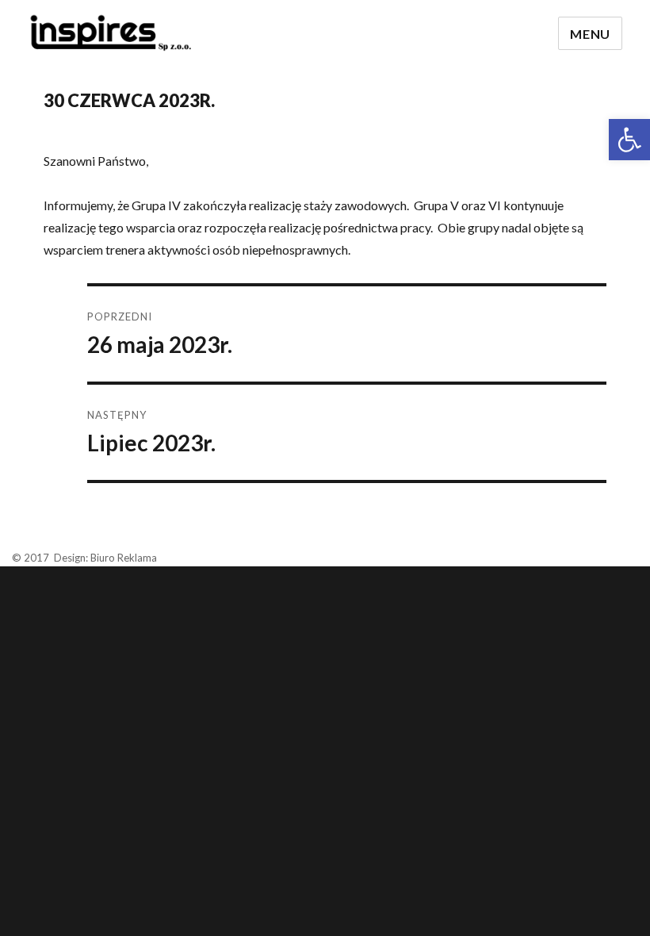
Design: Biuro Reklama (105, 557)
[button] (629, 139)
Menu (590, 33)
